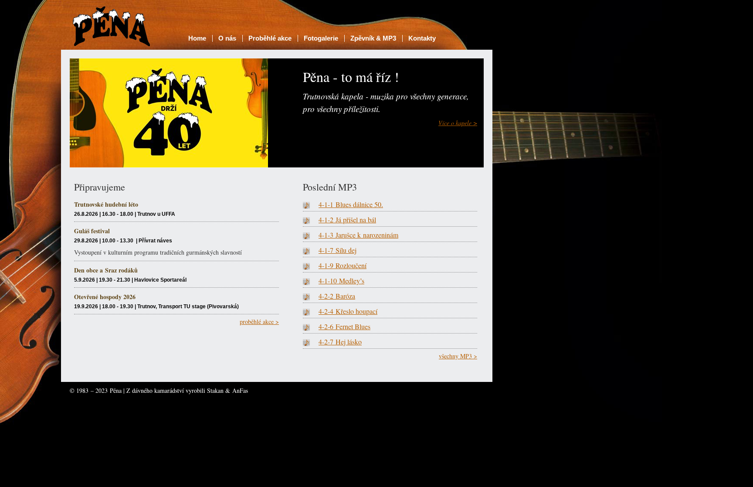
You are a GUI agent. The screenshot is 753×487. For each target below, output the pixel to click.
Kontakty (422, 38)
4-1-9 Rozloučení (342, 265)
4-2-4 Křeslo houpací (348, 311)
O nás (227, 38)
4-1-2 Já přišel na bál (347, 219)
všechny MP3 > (458, 356)
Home (197, 38)
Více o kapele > (457, 123)
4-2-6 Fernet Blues (344, 326)
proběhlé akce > (259, 321)
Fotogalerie (321, 38)
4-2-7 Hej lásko (340, 341)
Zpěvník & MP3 (373, 38)
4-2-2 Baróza (337, 295)
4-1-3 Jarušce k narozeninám (358, 234)
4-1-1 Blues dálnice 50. (351, 204)
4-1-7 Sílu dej (337, 250)
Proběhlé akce (270, 38)
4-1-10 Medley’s (341, 280)
